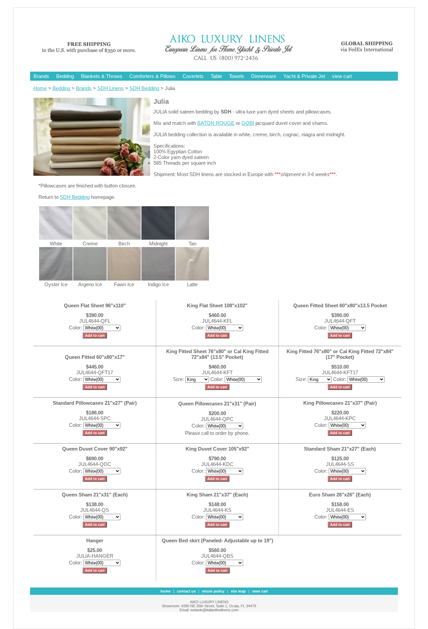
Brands (41, 76)
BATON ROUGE (215, 123)
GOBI (247, 123)
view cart (342, 76)
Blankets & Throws (101, 76)
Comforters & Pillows (152, 76)
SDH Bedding (144, 88)
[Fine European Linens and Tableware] (219, 61)
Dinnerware (263, 76)
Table (216, 76)
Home (40, 88)
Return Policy (213, 591)
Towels (236, 76)
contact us (186, 591)
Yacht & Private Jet (304, 76)
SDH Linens (110, 88)
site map (238, 591)
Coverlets (193, 76)
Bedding (65, 76)
